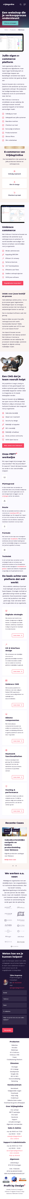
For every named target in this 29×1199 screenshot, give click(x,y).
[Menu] (24, 4)
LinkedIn (8, 1189)
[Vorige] (13, 865)
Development (14, 1071)
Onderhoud (14, 1098)
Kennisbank (14, 1088)
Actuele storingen (14, 1122)
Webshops (14, 1050)
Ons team (14, 1115)
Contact (20, 1193)
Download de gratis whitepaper (14, 1103)
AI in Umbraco (14, 1052)
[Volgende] (16, 865)
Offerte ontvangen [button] (10, 23)
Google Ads (14, 1074)
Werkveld (15, 1193)
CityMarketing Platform (14, 1059)
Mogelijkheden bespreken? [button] (12, 283)
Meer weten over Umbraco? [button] (13, 445)
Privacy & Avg (20, 1191)
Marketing (14, 1081)
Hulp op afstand (14, 1155)
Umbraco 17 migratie (10, 1191)
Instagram (20, 1189)
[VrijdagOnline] (8, 5)
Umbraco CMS (14, 1055)
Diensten (14, 1063)
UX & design (15, 1069)
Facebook (14, 1189)
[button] (20, 4)
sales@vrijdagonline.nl (14, 1136)
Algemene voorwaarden (14, 1124)
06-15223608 (17, 983)
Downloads (14, 1093)
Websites (14, 1045)
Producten (13, 30)
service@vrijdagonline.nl (14, 1151)
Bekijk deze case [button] (10, 859)
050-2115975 (14, 1139)
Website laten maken (14, 1100)
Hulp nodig (14, 1095)
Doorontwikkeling (14, 1079)
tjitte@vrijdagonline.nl (17, 988)
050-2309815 (14, 1153)
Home (6, 30)
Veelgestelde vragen (14, 1091)
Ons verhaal (14, 1110)
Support (14, 1119)
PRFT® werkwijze (14, 1112)
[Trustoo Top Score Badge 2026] (14, 1179)
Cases (14, 1057)
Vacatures (14, 1117)
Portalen (14, 1047)
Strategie (14, 1067)
